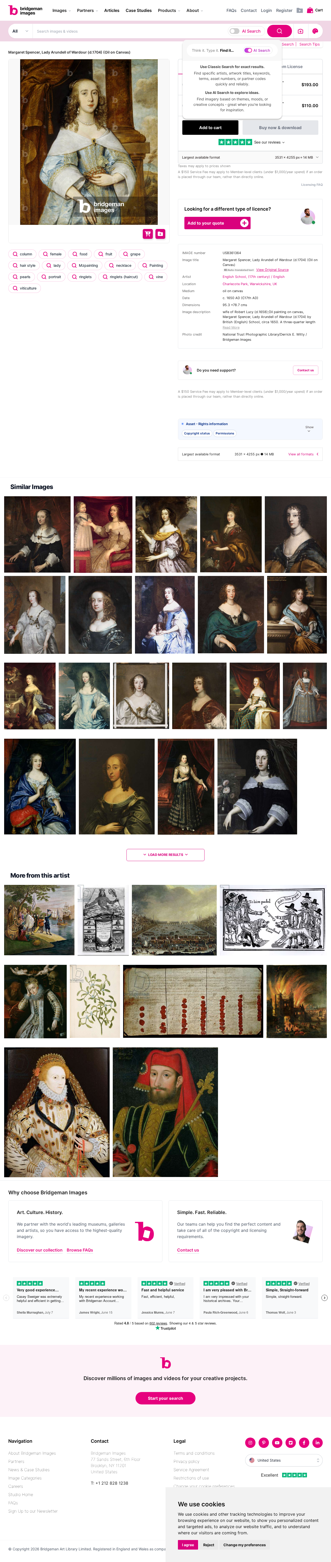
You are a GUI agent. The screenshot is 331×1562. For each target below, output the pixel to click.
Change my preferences (244, 1545)
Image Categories (25, 1477)
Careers (15, 1486)
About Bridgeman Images (32, 1453)
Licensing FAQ (312, 185)
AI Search (251, 31)
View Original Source (272, 270)
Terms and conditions (194, 1453)
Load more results (165, 855)
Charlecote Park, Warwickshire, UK (250, 284)
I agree (188, 1545)
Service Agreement (191, 1469)
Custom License (286, 66)
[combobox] (163, 31)
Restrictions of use (191, 1477)
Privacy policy (186, 1461)
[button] (250, 429)
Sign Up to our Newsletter (33, 1511)
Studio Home (20, 1494)
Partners (16, 1461)
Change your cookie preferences (204, 1486)
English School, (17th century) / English (254, 277)
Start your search (165, 1398)
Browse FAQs (80, 1250)
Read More (231, 327)
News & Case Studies (29, 1469)
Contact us (305, 370)
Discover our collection (40, 1250)
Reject (208, 1545)
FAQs (13, 1502)
